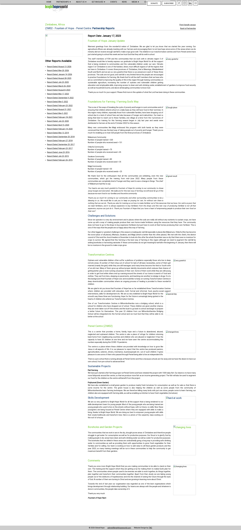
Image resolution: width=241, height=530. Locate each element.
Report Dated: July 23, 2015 (58, 156)
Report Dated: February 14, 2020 (60, 129)
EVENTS (113, 2)
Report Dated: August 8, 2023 (58, 90)
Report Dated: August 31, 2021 (59, 109)
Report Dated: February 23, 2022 (60, 106)
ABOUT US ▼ (81, 2)
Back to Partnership (188, 28)
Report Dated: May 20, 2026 (58, 70)
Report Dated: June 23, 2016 (58, 152)
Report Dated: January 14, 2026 (59, 74)
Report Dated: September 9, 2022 (60, 98)
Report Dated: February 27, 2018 (60, 141)
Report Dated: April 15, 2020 (58, 125)
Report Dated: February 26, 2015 (60, 160)
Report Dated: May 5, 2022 (57, 102)
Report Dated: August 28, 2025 (59, 78)
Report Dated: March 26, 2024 (59, 86)
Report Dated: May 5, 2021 (57, 113)
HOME (48, 2)
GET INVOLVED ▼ (98, 2)
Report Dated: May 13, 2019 (58, 133)
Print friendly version (187, 25)
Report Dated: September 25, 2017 (61, 144)
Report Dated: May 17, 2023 (58, 94)
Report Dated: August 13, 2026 (59, 67)
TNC (150, 528)
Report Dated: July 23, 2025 (58, 82)
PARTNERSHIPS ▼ (63, 2)
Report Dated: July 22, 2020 (58, 121)
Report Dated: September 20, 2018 (61, 137)
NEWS (124, 2)
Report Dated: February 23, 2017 (60, 148)
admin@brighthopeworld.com (119, 528)
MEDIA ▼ (135, 2)
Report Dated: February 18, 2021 (60, 117)
